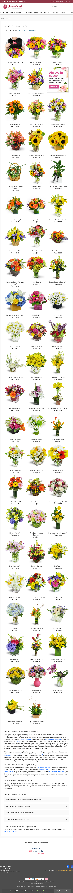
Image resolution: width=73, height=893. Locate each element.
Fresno (21, 831)
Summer (12, 12)
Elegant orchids (8, 771)
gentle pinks (7, 755)
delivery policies (40, 787)
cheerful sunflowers (26, 739)
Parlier (16, 831)
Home (2, 18)
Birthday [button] (28, 12)
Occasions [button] (19, 12)
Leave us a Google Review (64, 870)
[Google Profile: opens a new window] (72, 866)
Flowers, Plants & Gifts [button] (57, 12)
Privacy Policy (30, 886)
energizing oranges (42, 754)
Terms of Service (21, 886)
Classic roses (44, 769)
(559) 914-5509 (4, 870)
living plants (18, 741)
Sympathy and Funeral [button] (41, 12)
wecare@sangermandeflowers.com (10, 872)
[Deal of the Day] (58, 79)
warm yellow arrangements (53, 739)
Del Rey (11, 831)
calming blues (20, 754)
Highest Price (22, 30)
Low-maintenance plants (44, 767)
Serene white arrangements (56, 771)
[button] (68, 885)
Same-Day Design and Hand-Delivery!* (13, 1)
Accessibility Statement (41, 886)
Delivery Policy (52, 886)
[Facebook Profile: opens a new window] (68, 866)
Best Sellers (13, 30)
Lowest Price (32, 30)
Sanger (6, 831)
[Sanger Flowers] (12, 7)
